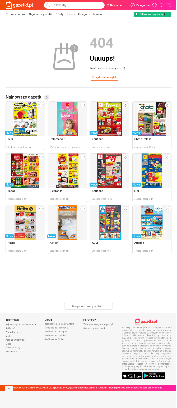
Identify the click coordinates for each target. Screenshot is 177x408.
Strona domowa (16, 14)
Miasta (97, 14)
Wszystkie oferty (14, 332)
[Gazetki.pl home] (20, 5)
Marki (8, 336)
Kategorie (84, 14)
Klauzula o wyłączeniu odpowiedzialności (76, 387)
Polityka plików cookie (150, 387)
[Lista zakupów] (168, 5)
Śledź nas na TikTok (54, 339)
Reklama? (10, 328)
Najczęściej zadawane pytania (21, 324)
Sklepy (71, 14)
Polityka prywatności (127, 387)
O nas (8, 343)
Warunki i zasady (107, 387)
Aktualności (11, 351)
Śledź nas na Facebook (56, 327)
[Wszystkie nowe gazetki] (46, 97)
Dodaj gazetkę (13, 347)
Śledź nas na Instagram (56, 331)
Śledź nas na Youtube (55, 335)
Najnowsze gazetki (40, 14)
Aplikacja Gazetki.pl (15, 340)
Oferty (59, 14)
